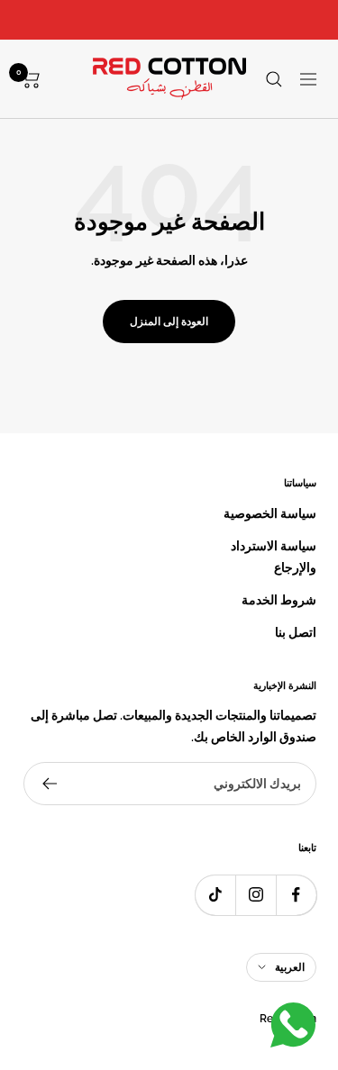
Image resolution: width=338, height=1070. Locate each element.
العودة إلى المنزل (169, 321)
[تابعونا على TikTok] (215, 895)
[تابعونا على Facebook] (296, 895)
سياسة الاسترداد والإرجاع (273, 557)
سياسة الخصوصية (270, 513)
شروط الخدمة (279, 600)
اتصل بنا (295, 632)
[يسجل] (49, 783)
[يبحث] (274, 79)
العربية (290, 967)
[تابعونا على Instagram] (255, 895)
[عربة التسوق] (31, 79)
